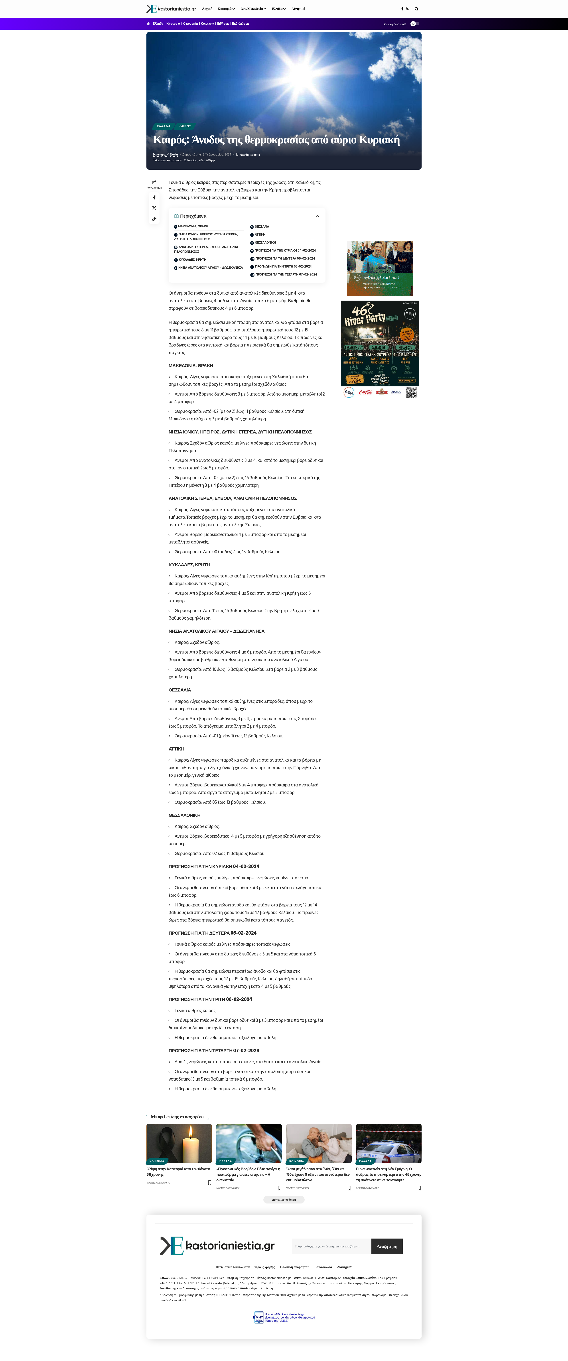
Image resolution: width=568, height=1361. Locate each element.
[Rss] (407, 9)
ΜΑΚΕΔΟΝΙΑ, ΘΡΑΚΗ (193, 226)
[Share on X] (154, 208)
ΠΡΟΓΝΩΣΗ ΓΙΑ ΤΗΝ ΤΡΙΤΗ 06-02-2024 (283, 266)
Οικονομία (190, 23)
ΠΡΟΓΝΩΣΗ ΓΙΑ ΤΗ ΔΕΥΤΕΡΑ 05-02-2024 (285, 258)
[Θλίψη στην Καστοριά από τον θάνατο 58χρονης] (179, 1143)
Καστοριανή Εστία (165, 154)
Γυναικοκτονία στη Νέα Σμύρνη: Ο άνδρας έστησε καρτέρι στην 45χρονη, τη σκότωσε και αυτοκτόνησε (388, 1174)
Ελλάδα (158, 23)
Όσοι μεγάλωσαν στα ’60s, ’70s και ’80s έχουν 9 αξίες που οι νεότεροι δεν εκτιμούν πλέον (317, 1174)
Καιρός (185, 126)
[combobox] (331, 1246)
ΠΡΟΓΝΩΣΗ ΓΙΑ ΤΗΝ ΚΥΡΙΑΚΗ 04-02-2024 (285, 250)
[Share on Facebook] (154, 197)
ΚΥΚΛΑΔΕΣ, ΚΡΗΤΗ (192, 259)
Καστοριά (173, 23)
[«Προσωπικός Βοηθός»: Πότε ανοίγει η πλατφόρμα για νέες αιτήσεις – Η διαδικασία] (249, 1143)
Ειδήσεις (223, 23)
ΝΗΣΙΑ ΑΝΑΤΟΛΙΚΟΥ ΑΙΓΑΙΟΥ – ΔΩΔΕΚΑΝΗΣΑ (210, 267)
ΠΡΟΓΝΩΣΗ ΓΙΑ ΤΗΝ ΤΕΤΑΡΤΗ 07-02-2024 (286, 274)
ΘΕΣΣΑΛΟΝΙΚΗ (265, 242)
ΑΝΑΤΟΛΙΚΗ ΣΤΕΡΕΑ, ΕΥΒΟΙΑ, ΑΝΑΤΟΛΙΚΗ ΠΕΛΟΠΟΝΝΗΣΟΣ (206, 249)
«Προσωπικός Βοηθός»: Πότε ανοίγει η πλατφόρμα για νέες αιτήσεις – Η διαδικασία (248, 1174)
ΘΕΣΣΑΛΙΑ (262, 226)
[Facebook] (402, 9)
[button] (416, 8)
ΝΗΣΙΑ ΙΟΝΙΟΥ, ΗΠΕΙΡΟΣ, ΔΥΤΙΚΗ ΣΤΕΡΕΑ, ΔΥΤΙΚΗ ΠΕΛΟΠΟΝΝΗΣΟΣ (206, 237)
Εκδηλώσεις (240, 23)
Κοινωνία (207, 23)
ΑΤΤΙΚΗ (260, 234)
